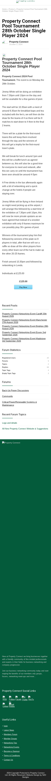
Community (7, 396)
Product (12, 9)
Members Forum (10, 734)
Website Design (32, 775)
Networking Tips (10, 743)
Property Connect (18, 42)
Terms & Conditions (12, 755)
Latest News (9, 730)
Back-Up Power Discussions (15, 390)
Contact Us (8, 760)
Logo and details (9, 423)
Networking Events (11, 747)
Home (4, 9)
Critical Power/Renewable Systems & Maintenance (19, 403)
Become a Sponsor (12, 751)
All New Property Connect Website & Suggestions (25, 428)
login (6, 726)
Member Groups (10, 739)
